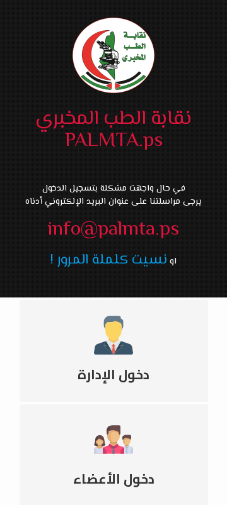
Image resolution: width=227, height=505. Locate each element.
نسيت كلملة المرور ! (108, 260)
